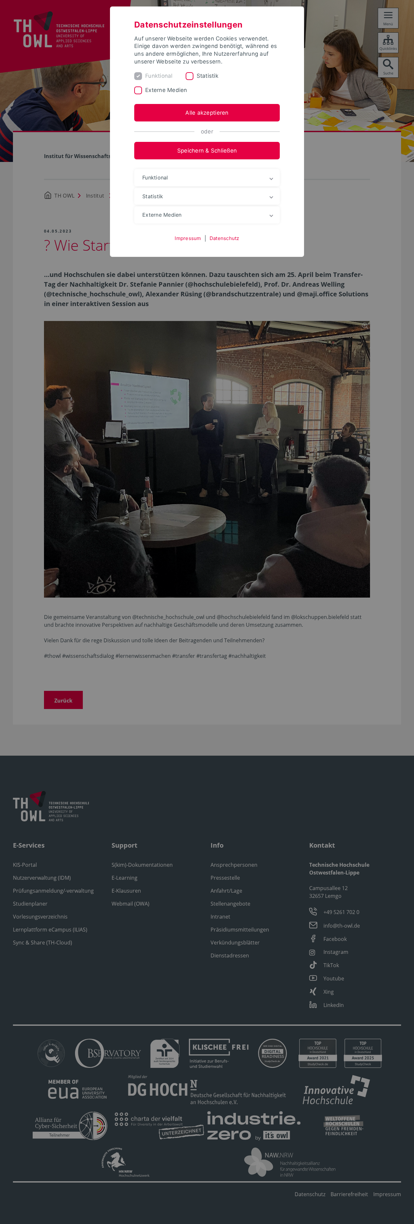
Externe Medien (166, 90)
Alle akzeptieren (206, 112)
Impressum (188, 238)
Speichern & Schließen (207, 150)
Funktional (159, 76)
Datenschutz (224, 238)
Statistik (207, 76)
